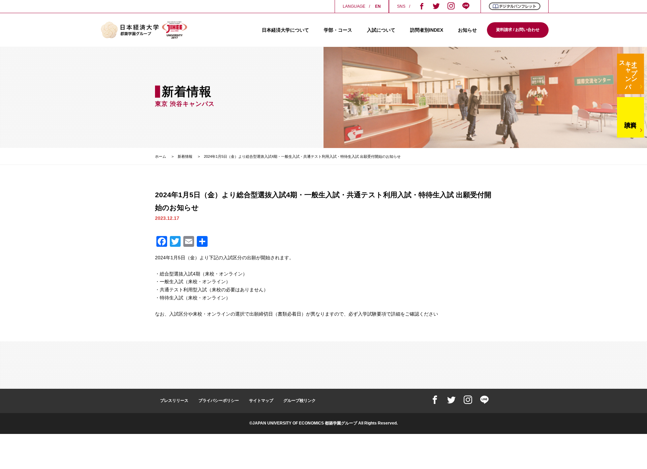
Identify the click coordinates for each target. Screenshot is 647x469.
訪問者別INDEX (426, 30)
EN (378, 6)
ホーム (160, 156)
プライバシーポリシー (218, 400)
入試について (381, 30)
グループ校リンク (299, 400)
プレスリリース (174, 400)
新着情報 (185, 156)
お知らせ (467, 30)
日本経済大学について (285, 30)
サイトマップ (261, 400)
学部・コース (338, 30)
